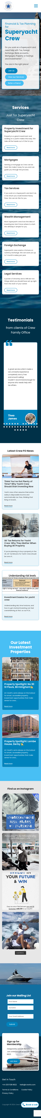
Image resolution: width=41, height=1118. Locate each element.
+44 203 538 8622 (9, 1085)
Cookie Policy (26, 1089)
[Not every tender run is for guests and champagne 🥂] (20, 930)
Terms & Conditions (10, 1089)
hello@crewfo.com (27, 1085)
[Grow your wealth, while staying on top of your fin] (20, 891)
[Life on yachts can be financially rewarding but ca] (20, 812)
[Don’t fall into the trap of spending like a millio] (20, 851)
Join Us (11, 70)
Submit (12, 1024)
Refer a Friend (14, 83)
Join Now (13, 1061)
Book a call (31, 1104)
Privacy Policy (7, 1093)
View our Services (16, 77)
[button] (4, 424)
